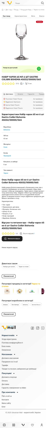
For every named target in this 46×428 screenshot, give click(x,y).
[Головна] (4, 425)
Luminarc (37, 309)
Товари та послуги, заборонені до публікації (19, 369)
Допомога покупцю (9, 377)
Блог (3, 407)
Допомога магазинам (10, 358)
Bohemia (25, 304)
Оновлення (6, 350)
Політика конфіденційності (12, 343)
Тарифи (5, 365)
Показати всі (9, 276)
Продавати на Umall (10, 361)
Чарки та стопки (23, 266)
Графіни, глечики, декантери (28, 271)
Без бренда (15, 304)
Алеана (5, 304)
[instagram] (37, 328)
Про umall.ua (7, 396)
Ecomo (14, 309)
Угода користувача (9, 339)
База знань (6, 346)
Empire (21, 309)
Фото (33, 16)
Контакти (5, 399)
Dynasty (5, 309)
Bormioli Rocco (36, 304)
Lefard (29, 309)
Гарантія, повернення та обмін (14, 388)
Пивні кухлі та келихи (9, 271)
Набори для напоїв (9, 266)
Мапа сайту (6, 403)
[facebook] (32, 328)
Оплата (5, 381)
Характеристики (21, 16)
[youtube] (42, 328)
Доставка (5, 384)
